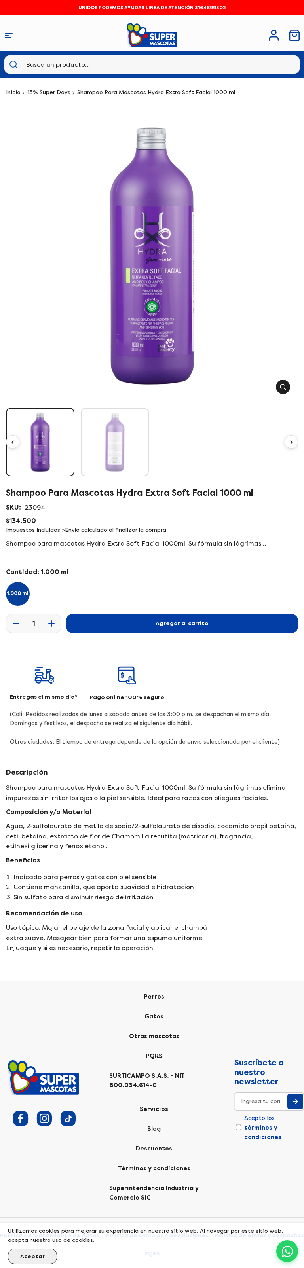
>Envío (71, 530)
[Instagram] (44, 1118)
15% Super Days (48, 92)
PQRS (154, 1056)
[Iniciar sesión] (273, 35)
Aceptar (32, 1256)
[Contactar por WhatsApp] (287, 1251)
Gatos (153, 1016)
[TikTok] (68, 1118)
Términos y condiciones (154, 1168)
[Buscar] (13, 64)
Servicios (154, 1109)
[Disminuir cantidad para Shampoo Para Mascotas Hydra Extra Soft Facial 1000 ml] (13, 623)
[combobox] (65, 64)
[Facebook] (20, 1118)
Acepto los (262, 1127)
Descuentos (154, 1148)
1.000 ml (17, 593)
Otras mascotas (154, 1036)
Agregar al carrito (182, 623)
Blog (154, 1128)
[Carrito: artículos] (294, 35)
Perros (154, 996)
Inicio (13, 92)
